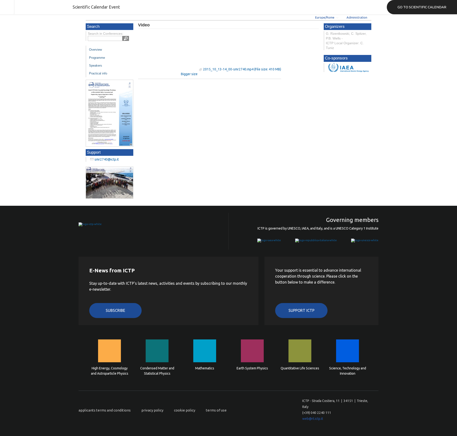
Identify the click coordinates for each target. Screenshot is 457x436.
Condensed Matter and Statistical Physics (157, 370)
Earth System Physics (252, 368)
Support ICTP (301, 310)
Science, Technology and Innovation (347, 370)
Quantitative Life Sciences (300, 368)
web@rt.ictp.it (312, 419)
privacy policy (152, 410)
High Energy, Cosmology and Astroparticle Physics (109, 370)
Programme (97, 57)
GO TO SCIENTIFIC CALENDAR (421, 7)
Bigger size (189, 74)
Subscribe (115, 310)
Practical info (98, 73)
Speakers (95, 65)
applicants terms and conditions (105, 410)
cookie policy (184, 410)
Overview (95, 49)
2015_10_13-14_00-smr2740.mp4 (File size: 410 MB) (242, 69)
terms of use (216, 410)
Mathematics (204, 368)
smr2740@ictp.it (106, 159)
